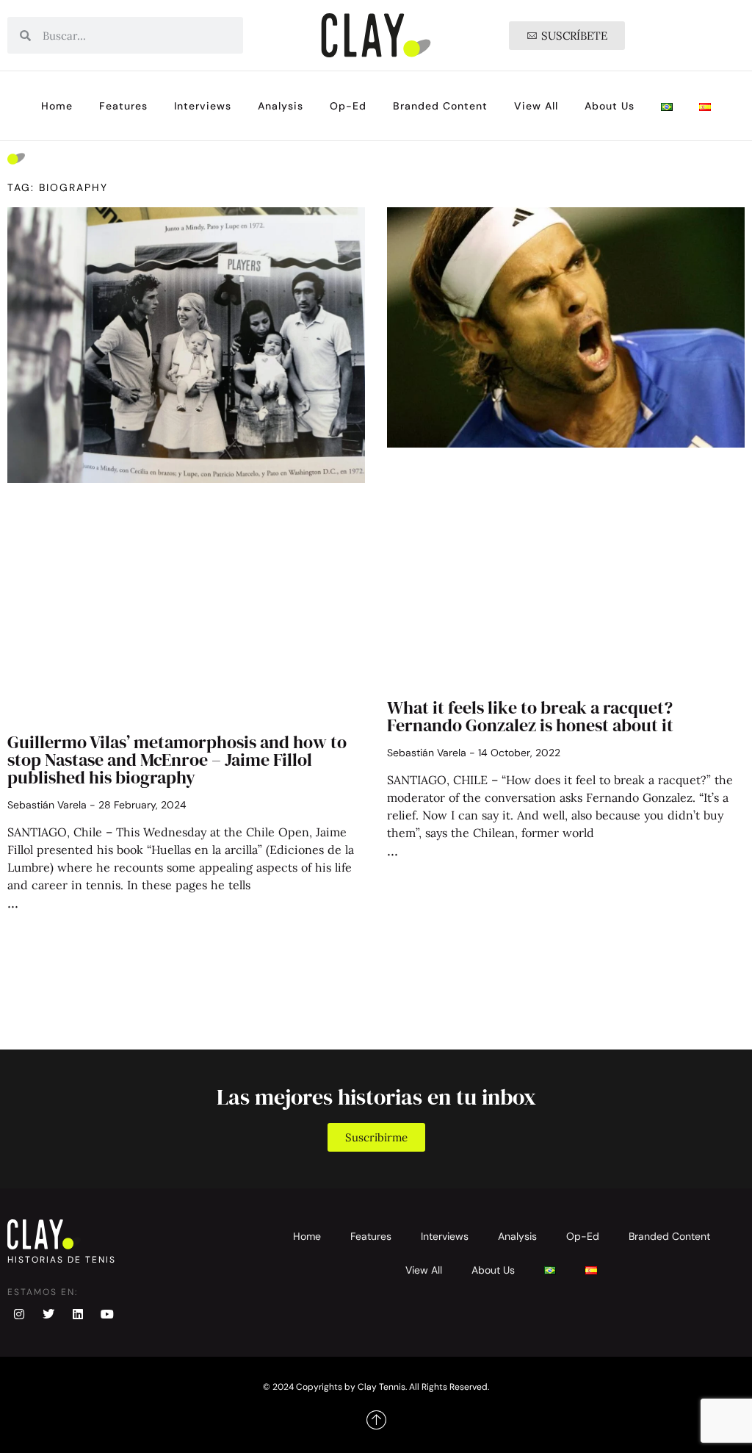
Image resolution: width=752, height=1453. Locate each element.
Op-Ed (348, 105)
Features (123, 105)
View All (536, 105)
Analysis (280, 105)
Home (57, 105)
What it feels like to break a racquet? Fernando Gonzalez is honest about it (530, 716)
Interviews (202, 105)
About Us (609, 105)
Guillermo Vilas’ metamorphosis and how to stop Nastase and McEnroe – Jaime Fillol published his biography (177, 759)
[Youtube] (107, 1314)
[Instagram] (19, 1314)
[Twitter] (48, 1314)
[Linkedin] (78, 1314)
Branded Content (440, 105)
